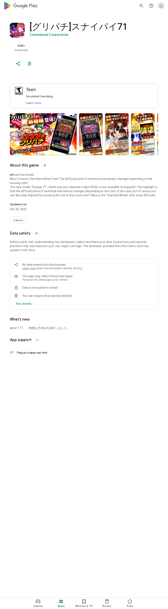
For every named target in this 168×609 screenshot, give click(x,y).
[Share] (18, 64)
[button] (43, 134)
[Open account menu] (161, 6)
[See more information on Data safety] (36, 233)
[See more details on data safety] (23, 303)
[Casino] (18, 220)
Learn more (33, 103)
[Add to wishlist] (29, 64)
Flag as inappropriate (28, 352)
